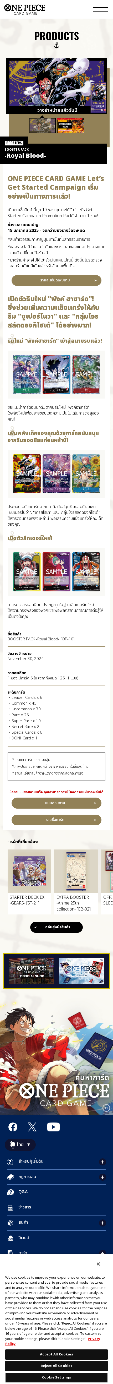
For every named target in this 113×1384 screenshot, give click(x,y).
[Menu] (100, 10)
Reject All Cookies (56, 1366)
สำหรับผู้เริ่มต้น (31, 1161)
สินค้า (23, 1222)
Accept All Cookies (56, 1354)
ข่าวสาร (24, 1207)
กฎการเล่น (27, 1177)
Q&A (23, 1192)
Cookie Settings (56, 1377)
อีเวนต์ (23, 1238)
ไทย (20, 1144)
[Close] (98, 1264)
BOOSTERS (14, 142)
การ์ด (22, 1253)
